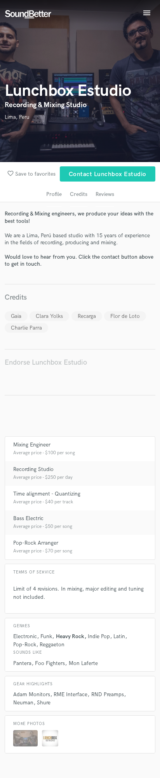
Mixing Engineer (31, 444)
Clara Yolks (49, 316)
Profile (54, 194)
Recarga (87, 316)
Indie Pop (99, 636)
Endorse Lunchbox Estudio (46, 362)
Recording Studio (33, 469)
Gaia (16, 316)
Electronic (25, 636)
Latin (119, 636)
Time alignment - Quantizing (46, 493)
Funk (46, 636)
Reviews (105, 194)
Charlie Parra (26, 328)
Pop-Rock (24, 644)
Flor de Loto (125, 316)
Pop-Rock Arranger (35, 543)
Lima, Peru (17, 117)
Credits (78, 194)
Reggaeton (52, 644)
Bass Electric (28, 518)
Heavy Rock (70, 636)
